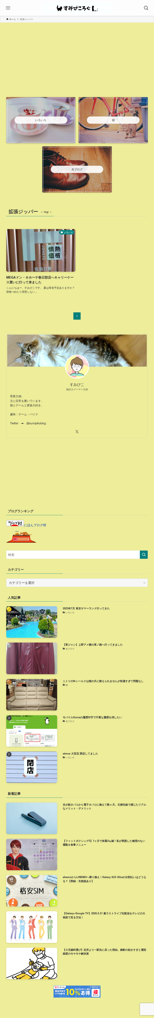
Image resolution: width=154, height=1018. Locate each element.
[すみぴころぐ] (77, 8)
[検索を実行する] (144, 554)
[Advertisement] (77, 65)
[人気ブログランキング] (21, 541)
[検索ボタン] (146, 8)
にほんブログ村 (35, 525)
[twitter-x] (77, 432)
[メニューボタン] (8, 8)
